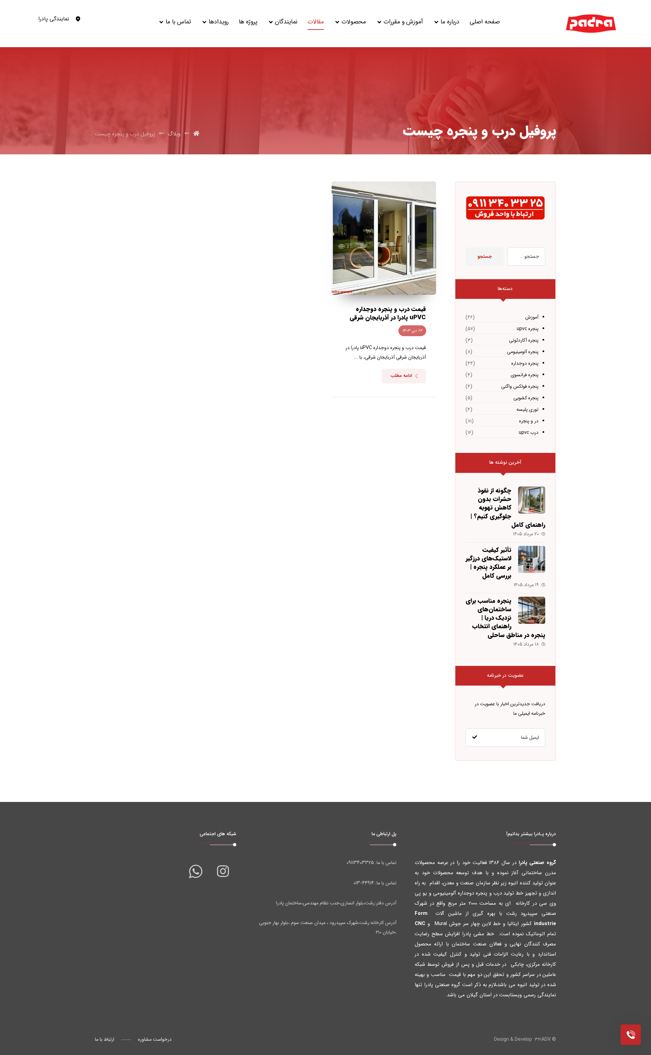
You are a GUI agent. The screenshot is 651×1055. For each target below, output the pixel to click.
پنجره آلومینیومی (522, 352)
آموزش (531, 317)
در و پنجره (528, 421)
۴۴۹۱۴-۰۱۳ (363, 883)
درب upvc (528, 432)
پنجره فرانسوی (524, 375)
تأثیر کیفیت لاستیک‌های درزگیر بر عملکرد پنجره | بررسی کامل (488, 562)
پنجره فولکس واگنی (519, 386)
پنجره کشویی (525, 398)
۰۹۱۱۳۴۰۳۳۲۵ (360, 863)
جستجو (484, 256)
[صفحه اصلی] (196, 134)
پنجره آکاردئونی (523, 340)
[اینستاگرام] (222, 871)
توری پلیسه (527, 409)
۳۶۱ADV (543, 1039)
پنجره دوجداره (524, 363)
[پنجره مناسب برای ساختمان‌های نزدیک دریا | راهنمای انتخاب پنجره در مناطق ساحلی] (531, 610)
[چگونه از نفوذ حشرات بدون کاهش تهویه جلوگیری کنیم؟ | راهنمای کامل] (531, 500)
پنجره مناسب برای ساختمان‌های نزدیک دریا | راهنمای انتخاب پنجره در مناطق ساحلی (505, 618)
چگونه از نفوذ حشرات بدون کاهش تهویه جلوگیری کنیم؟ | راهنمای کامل (507, 508)
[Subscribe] (474, 737)
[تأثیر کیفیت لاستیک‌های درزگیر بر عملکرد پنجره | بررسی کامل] (531, 559)
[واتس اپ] (195, 871)
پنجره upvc (527, 328)
